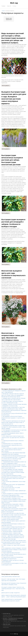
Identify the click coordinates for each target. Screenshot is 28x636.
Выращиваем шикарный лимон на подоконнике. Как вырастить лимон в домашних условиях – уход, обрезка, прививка (13, 427)
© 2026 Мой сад (6, 613)
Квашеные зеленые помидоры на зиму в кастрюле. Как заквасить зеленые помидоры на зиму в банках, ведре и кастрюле (13, 501)
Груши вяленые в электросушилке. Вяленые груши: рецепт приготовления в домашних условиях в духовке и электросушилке (13, 510)
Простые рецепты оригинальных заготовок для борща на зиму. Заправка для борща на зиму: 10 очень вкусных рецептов (13, 422)
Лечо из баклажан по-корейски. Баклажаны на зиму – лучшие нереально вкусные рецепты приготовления (12, 450)
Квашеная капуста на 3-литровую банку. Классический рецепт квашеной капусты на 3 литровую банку (11, 445)
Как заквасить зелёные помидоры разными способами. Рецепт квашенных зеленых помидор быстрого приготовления (12, 472)
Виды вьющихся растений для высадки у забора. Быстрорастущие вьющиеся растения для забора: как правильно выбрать (13, 38)
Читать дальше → (6, 85)
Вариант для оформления (9, 19)
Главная (3, 6)
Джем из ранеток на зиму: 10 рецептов (10, 592)
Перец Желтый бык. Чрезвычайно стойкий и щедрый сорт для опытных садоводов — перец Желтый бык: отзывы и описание (12, 506)
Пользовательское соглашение (15, 618)
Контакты (5, 618)
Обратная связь (6, 624)
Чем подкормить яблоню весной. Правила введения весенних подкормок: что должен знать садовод (13, 418)
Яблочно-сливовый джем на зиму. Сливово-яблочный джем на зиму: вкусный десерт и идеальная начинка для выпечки (13, 410)
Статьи (14, 6)
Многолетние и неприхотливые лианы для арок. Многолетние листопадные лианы (12, 336)
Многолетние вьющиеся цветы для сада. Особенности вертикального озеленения (13, 274)
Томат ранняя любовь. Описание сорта (10, 576)
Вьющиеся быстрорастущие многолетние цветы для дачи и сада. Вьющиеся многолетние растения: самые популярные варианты (13, 98)
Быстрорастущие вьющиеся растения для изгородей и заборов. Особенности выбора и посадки (13, 223)
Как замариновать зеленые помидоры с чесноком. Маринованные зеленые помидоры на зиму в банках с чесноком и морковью (14, 549)
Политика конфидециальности (10, 619)
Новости (9, 6)
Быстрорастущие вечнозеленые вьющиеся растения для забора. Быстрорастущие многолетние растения (12, 160)
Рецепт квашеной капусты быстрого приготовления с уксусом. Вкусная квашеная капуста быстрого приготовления (13, 554)
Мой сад (14, 3)
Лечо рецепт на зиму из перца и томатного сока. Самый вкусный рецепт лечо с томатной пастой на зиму (13, 588)
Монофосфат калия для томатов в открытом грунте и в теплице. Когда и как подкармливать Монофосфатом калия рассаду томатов (12, 395)
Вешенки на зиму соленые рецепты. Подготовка (13, 407)
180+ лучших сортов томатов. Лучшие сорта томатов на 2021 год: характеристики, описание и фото (13, 437)
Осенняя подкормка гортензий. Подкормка (13, 469)
